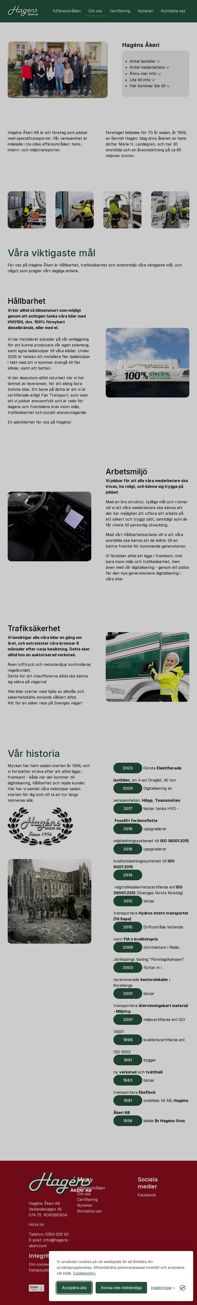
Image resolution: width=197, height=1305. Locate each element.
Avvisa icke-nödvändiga (121, 1287)
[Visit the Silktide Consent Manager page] (182, 1288)
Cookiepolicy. (84, 1273)
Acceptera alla (74, 1287)
